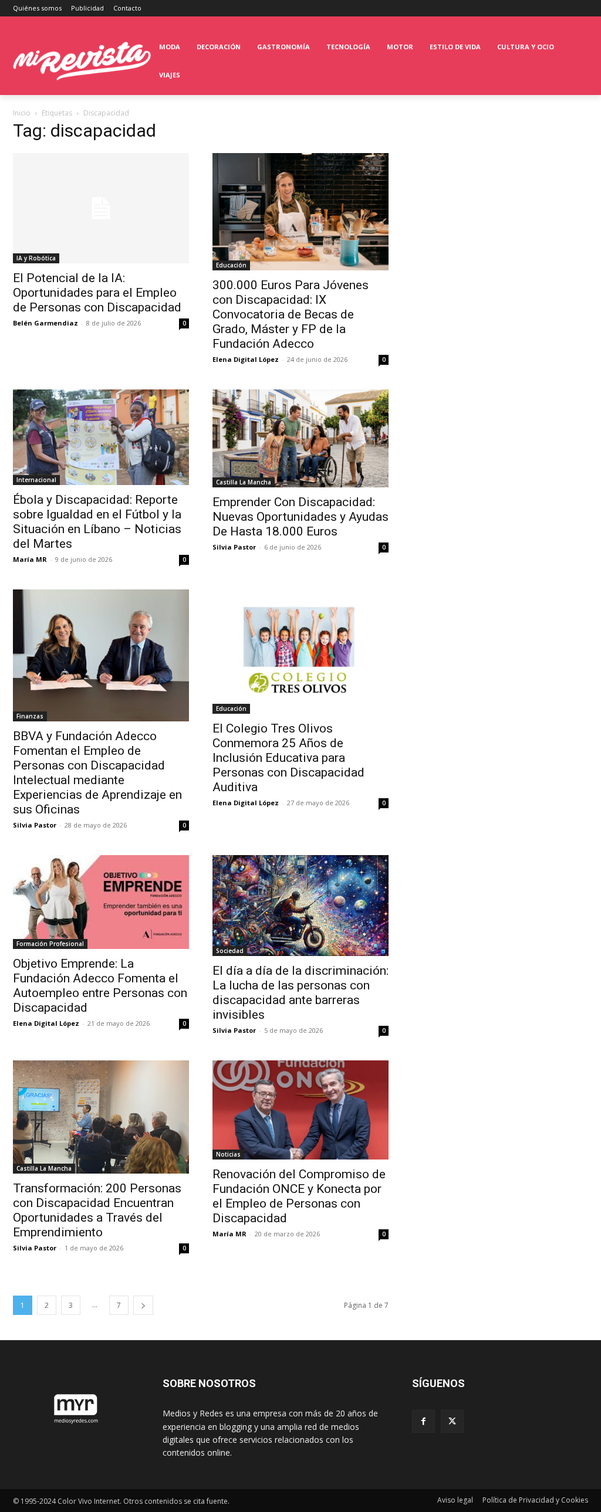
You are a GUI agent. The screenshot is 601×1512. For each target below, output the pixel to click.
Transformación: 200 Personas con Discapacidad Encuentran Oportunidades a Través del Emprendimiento (97, 1210)
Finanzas (29, 716)
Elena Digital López (245, 359)
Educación (231, 265)
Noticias (228, 1154)
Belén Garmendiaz (45, 322)
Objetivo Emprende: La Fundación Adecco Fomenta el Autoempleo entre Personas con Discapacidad (100, 986)
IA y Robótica (36, 258)
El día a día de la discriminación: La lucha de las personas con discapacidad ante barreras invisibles (300, 993)
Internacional (36, 480)
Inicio (22, 113)
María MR (30, 559)
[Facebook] (423, 1421)
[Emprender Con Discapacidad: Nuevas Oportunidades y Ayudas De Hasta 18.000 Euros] (300, 438)
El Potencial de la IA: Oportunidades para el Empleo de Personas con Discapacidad (97, 292)
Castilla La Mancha (243, 482)
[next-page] (143, 1305)
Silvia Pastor (234, 547)
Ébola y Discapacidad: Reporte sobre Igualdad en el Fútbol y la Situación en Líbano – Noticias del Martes (97, 522)
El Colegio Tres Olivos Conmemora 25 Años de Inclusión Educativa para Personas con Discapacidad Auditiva (288, 757)
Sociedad (230, 951)
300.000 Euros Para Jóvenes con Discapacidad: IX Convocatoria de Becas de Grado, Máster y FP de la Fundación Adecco (290, 314)
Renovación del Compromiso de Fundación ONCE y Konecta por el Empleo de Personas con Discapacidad (299, 1196)
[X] (452, 1421)
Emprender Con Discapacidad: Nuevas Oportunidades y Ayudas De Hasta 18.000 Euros (300, 516)
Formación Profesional (50, 944)
